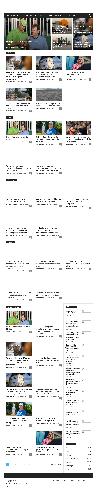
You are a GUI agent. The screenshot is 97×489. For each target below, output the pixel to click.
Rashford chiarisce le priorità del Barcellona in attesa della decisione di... (78, 139)
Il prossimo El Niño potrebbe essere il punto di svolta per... (48, 104)
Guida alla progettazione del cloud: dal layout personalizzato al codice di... (48, 230)
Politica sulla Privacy (68, 481)
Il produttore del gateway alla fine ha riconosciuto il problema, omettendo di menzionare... (82, 45)
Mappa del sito (81, 481)
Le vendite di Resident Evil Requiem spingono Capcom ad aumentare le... (47, 391)
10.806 (24, 465)
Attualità (11, 16)
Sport (74, 16)
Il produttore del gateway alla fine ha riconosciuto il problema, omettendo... (49, 74)
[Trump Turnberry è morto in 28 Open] (27, 34)
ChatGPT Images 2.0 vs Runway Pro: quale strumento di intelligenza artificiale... (19, 230)
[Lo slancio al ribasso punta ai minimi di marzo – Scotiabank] (49, 284)
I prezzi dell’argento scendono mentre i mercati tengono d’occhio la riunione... (17, 264)
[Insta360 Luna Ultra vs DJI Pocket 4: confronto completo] (78, 190)
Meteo (67, 16)
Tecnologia (38, 16)
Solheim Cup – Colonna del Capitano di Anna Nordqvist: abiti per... (48, 139)
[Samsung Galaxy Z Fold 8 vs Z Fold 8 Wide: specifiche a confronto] (49, 190)
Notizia (68, 448)
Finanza (20, 16)
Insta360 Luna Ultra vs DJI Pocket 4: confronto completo (77, 201)
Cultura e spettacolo (54, 16)
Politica (29, 16)
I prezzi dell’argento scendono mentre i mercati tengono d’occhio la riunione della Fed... (62, 29)
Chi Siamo (56, 481)
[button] (89, 15)
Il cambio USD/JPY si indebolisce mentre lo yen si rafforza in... (78, 263)
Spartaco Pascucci (12, 204)
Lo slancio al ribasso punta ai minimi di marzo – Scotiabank (48, 293)
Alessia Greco (10, 82)
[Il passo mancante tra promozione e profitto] (19, 190)
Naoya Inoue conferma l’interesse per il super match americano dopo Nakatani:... (48, 168)
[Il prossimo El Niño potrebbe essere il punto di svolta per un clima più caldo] (49, 94)
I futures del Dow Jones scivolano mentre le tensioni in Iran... (48, 263)
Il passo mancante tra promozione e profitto (15, 200)
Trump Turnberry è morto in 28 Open (18, 138)
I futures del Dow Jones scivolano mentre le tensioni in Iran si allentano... (60, 45)
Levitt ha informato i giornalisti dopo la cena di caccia (77, 74)
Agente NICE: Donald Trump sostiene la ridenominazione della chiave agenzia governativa (83, 29)
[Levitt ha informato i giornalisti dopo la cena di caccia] (78, 63)
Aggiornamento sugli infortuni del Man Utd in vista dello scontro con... (18, 168)
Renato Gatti (10, 173)
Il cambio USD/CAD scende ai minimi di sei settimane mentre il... (18, 294)
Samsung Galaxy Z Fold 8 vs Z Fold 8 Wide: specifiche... (48, 200)
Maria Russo (10, 47)
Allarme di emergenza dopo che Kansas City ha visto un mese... (18, 105)
